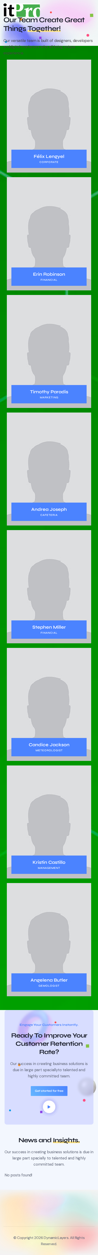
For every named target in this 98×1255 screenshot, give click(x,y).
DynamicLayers (56, 1237)
